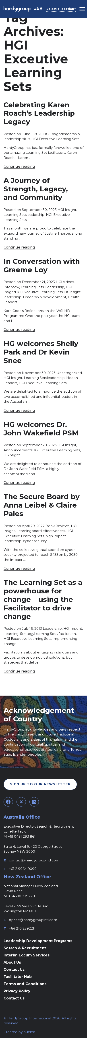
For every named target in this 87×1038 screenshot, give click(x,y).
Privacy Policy (17, 991)
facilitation (67, 633)
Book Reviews (57, 526)
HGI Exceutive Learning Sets (55, 139)
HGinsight (72, 292)
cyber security (35, 541)
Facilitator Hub (18, 977)
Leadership (54, 287)
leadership (71, 134)
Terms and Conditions (25, 984)
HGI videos (65, 282)
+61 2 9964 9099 (23, 869)
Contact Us (14, 969)
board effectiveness (48, 531)
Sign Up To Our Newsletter (40, 784)
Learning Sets (15, 214)
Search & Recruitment (25, 948)
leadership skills (17, 139)
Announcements (18, 450)
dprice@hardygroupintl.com (33, 920)
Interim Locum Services (27, 955)
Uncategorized (69, 373)
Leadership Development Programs (38, 941)
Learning (24, 531)
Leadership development (44, 297)
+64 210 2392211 (22, 928)
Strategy (27, 633)
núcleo (29, 1032)
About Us (12, 962)
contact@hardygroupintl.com (34, 860)
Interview (11, 287)
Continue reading (19, 166)
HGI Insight (52, 134)
